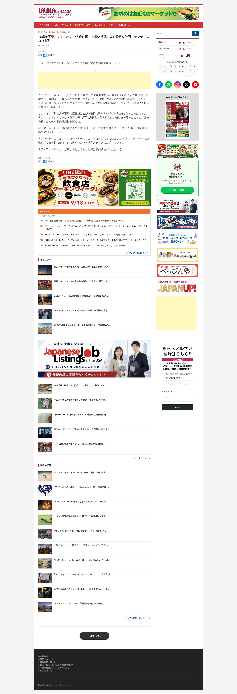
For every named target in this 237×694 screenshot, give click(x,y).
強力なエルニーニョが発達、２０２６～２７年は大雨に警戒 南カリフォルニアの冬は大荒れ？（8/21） (90, 234)
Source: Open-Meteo (190, 75)
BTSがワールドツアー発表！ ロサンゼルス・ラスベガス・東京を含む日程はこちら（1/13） (85, 245)
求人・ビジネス (62, 25)
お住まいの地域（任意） (172, 378)
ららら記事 (44, 25)
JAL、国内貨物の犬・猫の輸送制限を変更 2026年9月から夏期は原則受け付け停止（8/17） (85, 220)
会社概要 (99, 25)
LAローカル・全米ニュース (48, 32)
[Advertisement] (94, 80)
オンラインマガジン (83, 25)
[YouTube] (195, 84)
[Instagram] (177, 84)
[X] (186, 84)
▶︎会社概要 (43, 656)
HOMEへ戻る (94, 636)
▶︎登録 (177, 407)
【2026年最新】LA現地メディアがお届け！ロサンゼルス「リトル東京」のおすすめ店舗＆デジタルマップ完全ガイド (95, 240)
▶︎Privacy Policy (45, 671)
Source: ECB (162, 57)
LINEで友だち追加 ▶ (177, 190)
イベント (112, 25)
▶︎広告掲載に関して (47, 662)
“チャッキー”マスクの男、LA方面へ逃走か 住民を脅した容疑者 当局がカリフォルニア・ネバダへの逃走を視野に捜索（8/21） (96, 227)
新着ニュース (65, 32)
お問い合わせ (124, 25)
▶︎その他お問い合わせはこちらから (53, 668)
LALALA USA (44, 685)
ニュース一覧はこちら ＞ (140, 458)
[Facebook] (159, 84)
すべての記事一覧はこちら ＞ (138, 618)
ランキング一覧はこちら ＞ (137, 253)
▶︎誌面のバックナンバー (48, 659)
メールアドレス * (169, 392)
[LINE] (168, 84)
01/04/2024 (44, 45)
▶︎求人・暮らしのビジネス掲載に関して (55, 665)
